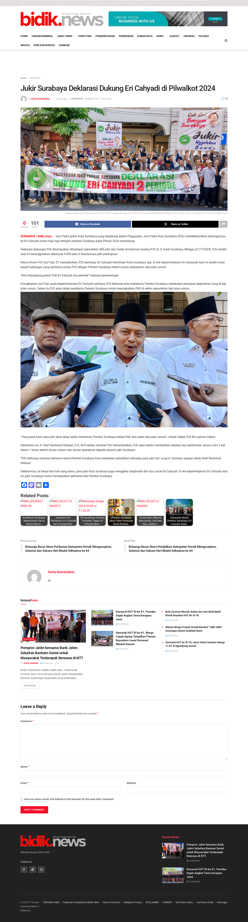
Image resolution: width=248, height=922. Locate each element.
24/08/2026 (123, 624)
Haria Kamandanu (40, 98)
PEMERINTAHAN (105, 36)
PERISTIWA (85, 36)
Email (25, 783)
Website (131, 783)
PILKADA (203, 36)
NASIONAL (29, 639)
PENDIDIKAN (126, 36)
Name (25, 766)
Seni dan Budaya (44, 45)
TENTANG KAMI (65, 6)
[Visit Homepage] (62, 19)
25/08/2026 (47, 663)
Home (24, 78)
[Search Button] (226, 40)
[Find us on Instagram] (41, 869)
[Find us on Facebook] (24, 869)
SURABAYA (34, 78)
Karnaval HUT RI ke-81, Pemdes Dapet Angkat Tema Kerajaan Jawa (136, 615)
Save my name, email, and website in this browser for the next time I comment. (69, 799)
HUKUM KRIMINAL (42, 36)
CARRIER (167, 902)
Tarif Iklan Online (46, 6)
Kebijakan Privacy (133, 902)
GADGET (175, 36)
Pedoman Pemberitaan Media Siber (81, 902)
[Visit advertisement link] (168, 18)
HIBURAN (189, 36)
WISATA (25, 45)
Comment (27, 721)
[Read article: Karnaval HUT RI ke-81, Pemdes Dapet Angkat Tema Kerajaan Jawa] (102, 617)
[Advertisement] (124, 63)
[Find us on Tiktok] (32, 869)
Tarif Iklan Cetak (28, 6)
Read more (31, 685)
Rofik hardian (31, 663)
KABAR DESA (145, 36)
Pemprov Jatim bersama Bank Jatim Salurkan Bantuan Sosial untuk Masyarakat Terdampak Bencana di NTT (52, 653)
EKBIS (160, 36)
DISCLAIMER (152, 902)
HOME (24, 36)
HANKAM (64, 45)
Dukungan (222, 902)
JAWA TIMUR (64, 36)
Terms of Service (83, 6)
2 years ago (61, 98)
